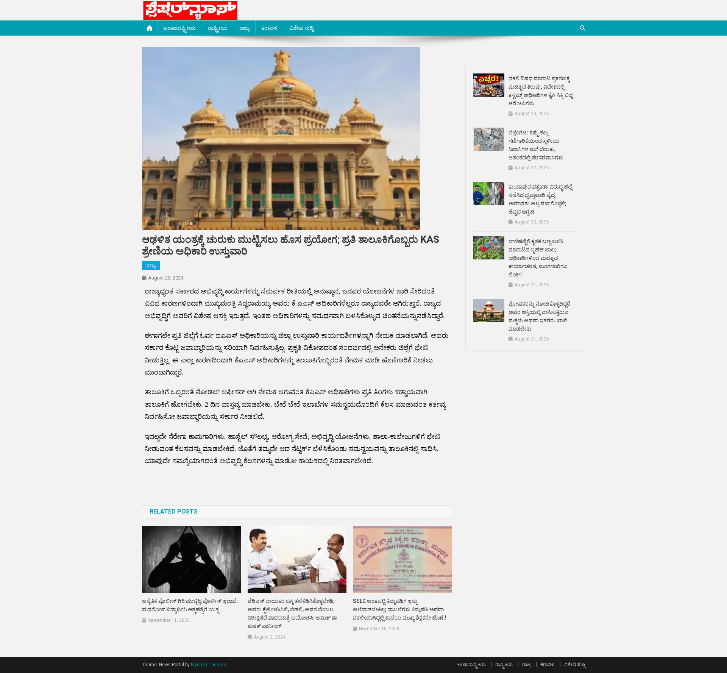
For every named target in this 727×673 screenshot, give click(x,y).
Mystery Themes (208, 664)
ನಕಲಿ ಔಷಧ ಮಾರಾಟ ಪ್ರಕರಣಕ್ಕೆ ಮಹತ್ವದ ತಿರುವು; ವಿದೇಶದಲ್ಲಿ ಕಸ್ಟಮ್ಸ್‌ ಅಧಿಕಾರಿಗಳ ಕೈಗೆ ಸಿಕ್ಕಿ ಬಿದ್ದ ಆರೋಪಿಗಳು (541, 90)
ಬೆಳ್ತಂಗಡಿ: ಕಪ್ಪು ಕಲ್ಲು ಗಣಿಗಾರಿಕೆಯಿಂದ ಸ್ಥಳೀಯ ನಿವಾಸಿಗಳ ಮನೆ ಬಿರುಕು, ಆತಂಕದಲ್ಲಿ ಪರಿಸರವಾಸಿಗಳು (536, 145)
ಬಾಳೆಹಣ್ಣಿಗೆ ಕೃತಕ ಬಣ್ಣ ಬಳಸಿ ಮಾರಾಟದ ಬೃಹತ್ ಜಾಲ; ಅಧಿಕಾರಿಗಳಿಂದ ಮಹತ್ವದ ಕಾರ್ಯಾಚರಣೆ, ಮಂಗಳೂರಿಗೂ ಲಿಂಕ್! (538, 258)
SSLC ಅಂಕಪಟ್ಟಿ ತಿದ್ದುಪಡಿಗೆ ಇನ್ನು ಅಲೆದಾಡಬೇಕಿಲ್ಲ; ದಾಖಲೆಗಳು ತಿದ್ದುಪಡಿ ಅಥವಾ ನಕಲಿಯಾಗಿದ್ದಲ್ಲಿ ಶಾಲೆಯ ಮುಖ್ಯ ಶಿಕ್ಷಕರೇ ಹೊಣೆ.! (399, 609)
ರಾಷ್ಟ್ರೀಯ (218, 28)
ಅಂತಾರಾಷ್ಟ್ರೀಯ (179, 28)
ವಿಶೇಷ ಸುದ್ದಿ (302, 28)
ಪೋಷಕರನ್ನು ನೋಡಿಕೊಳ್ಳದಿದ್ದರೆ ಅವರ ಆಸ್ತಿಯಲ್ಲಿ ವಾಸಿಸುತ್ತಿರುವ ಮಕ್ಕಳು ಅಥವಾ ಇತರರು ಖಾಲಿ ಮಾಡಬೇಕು (539, 316)
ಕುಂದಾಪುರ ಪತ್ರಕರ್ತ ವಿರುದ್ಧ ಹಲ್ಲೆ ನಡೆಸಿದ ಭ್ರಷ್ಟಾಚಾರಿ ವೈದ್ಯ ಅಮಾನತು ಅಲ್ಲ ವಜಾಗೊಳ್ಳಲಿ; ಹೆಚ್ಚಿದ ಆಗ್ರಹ (540, 199)
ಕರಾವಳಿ (269, 28)
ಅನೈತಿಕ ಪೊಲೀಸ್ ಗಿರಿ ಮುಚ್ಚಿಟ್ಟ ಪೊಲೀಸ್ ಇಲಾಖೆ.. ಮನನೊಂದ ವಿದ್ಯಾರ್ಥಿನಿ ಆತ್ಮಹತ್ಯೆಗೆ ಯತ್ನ (191, 605)
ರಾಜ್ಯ (244, 28)
